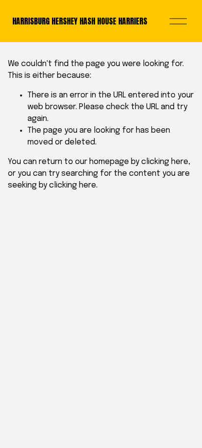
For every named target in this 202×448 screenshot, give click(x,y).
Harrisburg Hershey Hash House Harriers (79, 21)
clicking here (164, 162)
